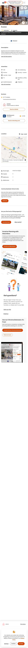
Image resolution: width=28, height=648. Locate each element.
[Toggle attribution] (25, 160)
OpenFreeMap (9, 160)
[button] (15, 3)
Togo (22, 134)
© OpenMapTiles (16, 160)
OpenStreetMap (5, 161)
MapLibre (4, 160)
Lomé (25, 134)
